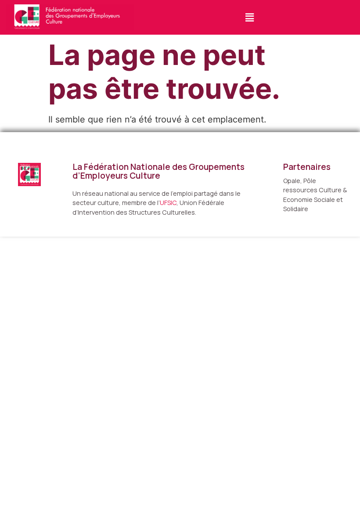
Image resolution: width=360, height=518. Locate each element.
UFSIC (168, 202)
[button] (249, 17)
